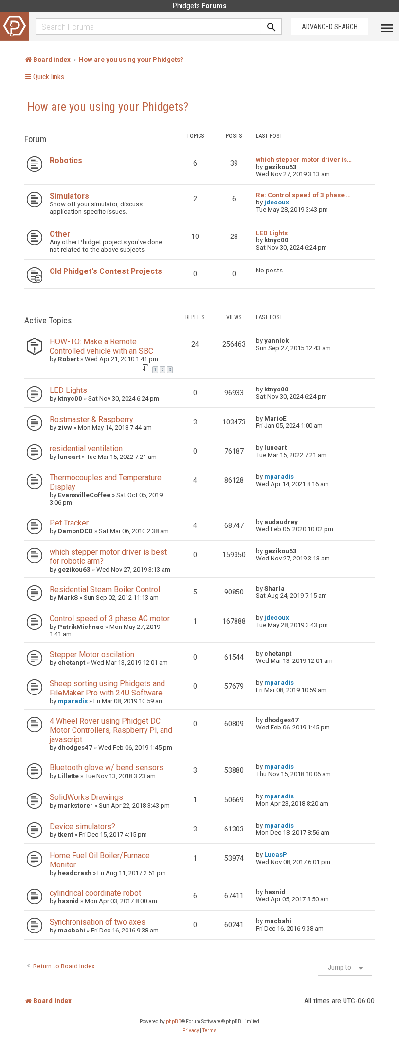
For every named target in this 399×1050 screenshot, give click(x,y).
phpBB (173, 1021)
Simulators (69, 196)
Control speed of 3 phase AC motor (110, 618)
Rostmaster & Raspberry (91, 419)
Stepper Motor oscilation (92, 654)
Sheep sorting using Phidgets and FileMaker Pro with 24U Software (107, 688)
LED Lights (272, 233)
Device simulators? (82, 826)
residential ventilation (86, 448)
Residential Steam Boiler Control (105, 589)
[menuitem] (190, 1030)
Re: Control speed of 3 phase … (303, 195)
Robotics (66, 160)
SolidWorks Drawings (86, 797)
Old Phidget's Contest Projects (106, 271)
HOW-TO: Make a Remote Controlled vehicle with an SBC (101, 346)
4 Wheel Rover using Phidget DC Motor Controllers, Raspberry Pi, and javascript (111, 730)
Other (60, 233)
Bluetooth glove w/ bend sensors (106, 767)
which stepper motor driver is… (304, 159)
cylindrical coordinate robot (95, 893)
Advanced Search (330, 27)
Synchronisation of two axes (97, 922)
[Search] (271, 26)
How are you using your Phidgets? (107, 107)
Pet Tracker (69, 522)
